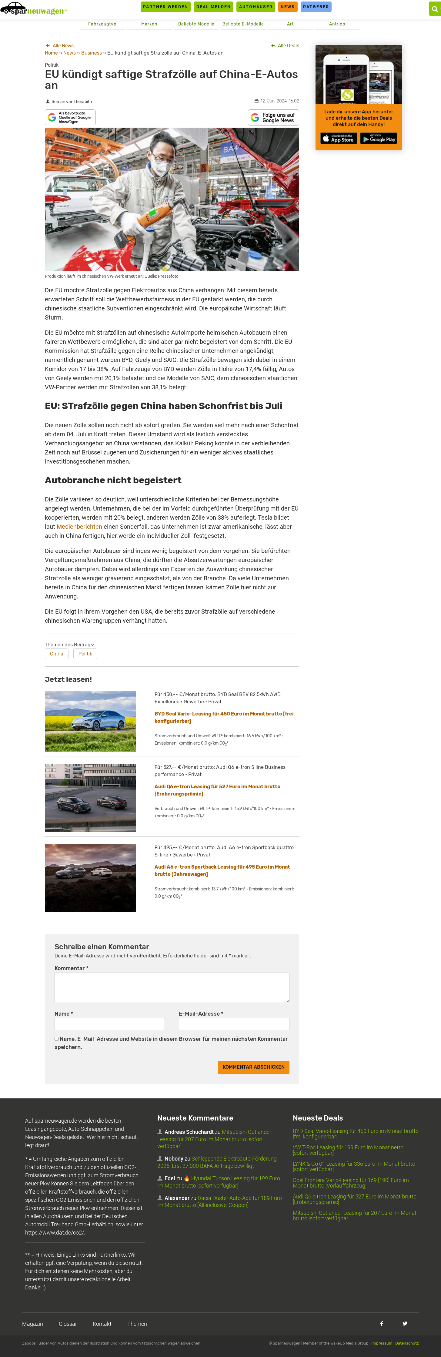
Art (290, 24)
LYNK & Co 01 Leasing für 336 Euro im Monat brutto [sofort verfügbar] (354, 1166)
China (56, 654)
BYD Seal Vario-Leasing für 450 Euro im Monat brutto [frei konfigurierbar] (356, 1134)
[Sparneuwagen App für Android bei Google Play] (378, 138)
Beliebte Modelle (196, 24)
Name (64, 1013)
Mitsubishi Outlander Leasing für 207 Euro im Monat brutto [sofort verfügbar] (214, 1139)
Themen (137, 1324)
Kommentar (72, 968)
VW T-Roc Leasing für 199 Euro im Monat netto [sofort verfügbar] (348, 1150)
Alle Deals (288, 46)
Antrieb (337, 24)
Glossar (68, 1324)
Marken (149, 24)
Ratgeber (316, 6)
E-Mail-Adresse (201, 1013)
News (288, 6)
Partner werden (165, 6)
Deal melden (213, 6)
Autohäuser (256, 6)
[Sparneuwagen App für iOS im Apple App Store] (338, 138)
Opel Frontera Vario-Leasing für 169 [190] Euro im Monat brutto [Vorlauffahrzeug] (351, 1183)
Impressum (382, 1343)
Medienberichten (79, 526)
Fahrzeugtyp (102, 24)
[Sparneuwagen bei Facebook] (382, 1323)
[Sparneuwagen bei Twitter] (405, 1323)
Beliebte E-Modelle (243, 24)
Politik (85, 654)
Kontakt (102, 1324)
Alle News (63, 46)
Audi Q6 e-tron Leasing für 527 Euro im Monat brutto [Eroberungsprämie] (354, 1199)
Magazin (32, 1324)
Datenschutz (407, 1343)
